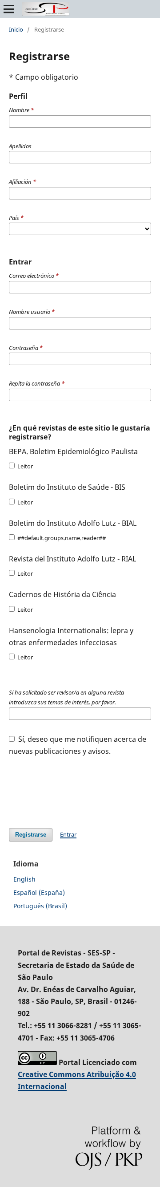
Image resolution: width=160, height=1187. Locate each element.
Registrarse (30, 834)
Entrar (68, 834)
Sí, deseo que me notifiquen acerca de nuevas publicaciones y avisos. (77, 745)
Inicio (16, 29)
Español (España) (39, 892)
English (24, 879)
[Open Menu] (9, 9)
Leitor (24, 466)
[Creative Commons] (37, 1062)
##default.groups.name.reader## (61, 538)
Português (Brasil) (40, 906)
